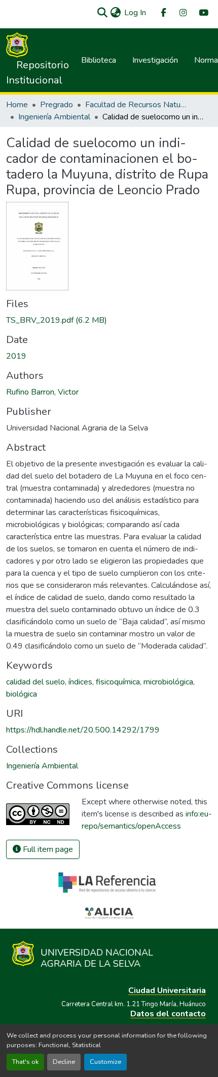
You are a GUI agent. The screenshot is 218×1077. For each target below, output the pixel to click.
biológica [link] (21, 694)
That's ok (25, 1061)
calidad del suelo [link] (35, 681)
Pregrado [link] (56, 104)
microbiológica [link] (168, 681)
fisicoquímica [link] (118, 681)
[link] (109, 320)
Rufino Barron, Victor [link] (42, 392)
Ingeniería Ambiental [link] (54, 116)
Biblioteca (98, 60)
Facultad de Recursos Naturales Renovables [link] (136, 104)
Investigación (155, 60)
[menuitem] (163, 13)
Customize (105, 1061)
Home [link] (17, 104)
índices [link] (80, 681)
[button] (102, 13)
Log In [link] (135, 12)
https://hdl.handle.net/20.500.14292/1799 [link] (83, 730)
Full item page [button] (47, 849)
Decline (64, 1061)
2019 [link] (16, 356)
